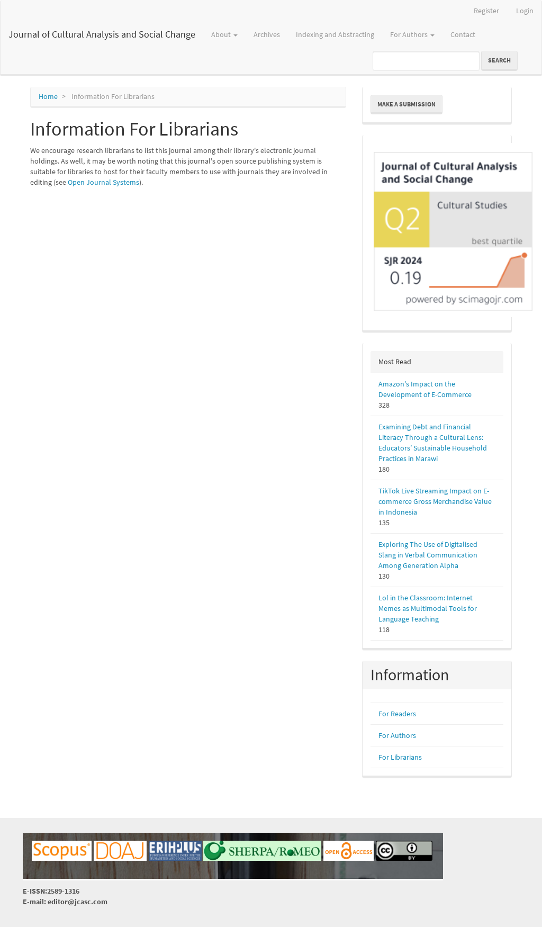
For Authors (397, 735)
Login (525, 10)
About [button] (221, 34)
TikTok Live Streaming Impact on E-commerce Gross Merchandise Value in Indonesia (435, 501)
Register (486, 10)
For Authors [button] (409, 34)
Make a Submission (406, 104)
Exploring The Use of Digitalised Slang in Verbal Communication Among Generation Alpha (427, 554)
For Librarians (400, 757)
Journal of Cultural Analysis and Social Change (101, 34)
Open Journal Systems (103, 182)
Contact (462, 34)
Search (499, 60)
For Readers (397, 713)
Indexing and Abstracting (335, 34)
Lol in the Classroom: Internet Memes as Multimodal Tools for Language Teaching (427, 608)
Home (48, 96)
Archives (267, 34)
